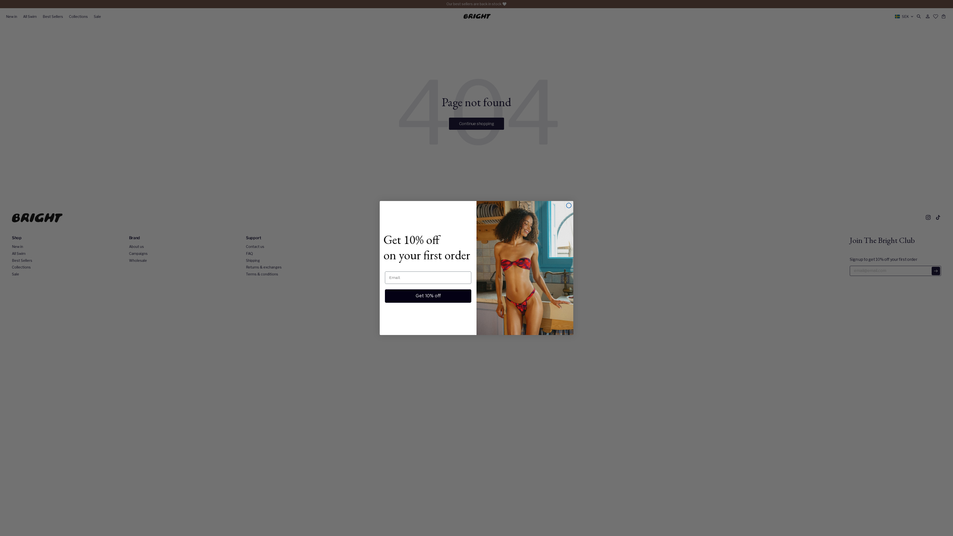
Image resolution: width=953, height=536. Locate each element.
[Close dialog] (568, 205)
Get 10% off (428, 296)
